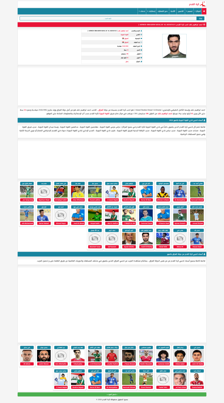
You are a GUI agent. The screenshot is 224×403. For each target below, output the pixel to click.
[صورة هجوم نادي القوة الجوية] (197, 197)
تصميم (190, 11)
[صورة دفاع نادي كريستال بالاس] (163, 361)
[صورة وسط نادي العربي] (112, 361)
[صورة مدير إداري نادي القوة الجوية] (197, 220)
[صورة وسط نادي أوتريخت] (180, 361)
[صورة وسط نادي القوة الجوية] (146, 197)
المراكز (198, 11)
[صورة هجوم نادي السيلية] (95, 361)
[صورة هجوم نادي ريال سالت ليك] (44, 361)
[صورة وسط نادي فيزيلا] (197, 384)
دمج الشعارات (163, 11)
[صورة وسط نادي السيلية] (78, 361)
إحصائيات (151, 11)
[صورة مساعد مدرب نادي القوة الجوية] (180, 197)
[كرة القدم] (204, 11)
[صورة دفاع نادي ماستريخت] (146, 361)
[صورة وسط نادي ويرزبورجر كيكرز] (163, 384)
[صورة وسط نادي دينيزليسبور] (180, 384)
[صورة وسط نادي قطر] (129, 361)
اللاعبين (181, 11)
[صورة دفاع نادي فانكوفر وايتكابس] (27, 361)
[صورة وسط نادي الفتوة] (146, 384)
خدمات (142, 11)
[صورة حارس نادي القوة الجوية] (163, 244)
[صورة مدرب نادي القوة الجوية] (129, 244)
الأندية (173, 11)
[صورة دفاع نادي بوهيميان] (61, 361)
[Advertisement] (112, 85)
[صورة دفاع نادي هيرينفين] (197, 361)
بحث (200, 18)
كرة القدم (194, 4)
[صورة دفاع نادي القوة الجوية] (112, 197)
